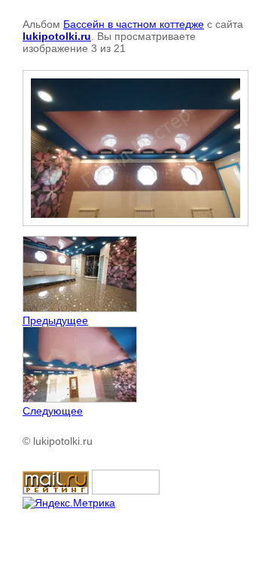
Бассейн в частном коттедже (133, 24)
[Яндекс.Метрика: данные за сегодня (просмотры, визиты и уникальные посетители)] (69, 503)
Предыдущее (55, 320)
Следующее (53, 411)
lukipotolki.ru (57, 36)
